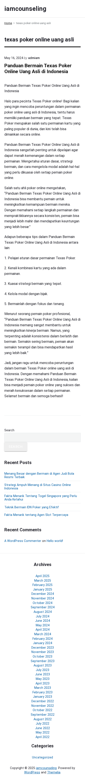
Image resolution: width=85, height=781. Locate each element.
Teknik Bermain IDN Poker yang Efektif (31, 507)
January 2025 (42, 589)
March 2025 (42, 580)
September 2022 (42, 714)
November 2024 (42, 598)
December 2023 (42, 647)
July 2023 (42, 670)
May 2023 (42, 679)
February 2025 (42, 585)
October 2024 (42, 603)
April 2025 (42, 576)
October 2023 (42, 656)
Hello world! (55, 541)
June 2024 (42, 620)
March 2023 (42, 687)
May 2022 (42, 732)
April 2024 (42, 629)
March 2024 (42, 634)
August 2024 (43, 612)
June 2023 (42, 674)
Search (9, 430)
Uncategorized (42, 757)
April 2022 (42, 737)
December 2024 (42, 594)
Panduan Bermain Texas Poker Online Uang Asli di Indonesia (38, 68)
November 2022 (42, 705)
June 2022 (42, 728)
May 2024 (42, 625)
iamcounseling (46, 768)
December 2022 (42, 701)
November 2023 (42, 652)
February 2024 (42, 638)
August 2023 (43, 665)
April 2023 (42, 683)
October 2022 (42, 710)
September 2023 (42, 661)
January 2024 (42, 643)
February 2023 (42, 692)
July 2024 (42, 616)
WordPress (32, 772)
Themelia (53, 772)
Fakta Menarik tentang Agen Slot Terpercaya (36, 515)
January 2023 (42, 696)
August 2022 (43, 719)
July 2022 (42, 723)
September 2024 (42, 607)
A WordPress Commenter (22, 541)
